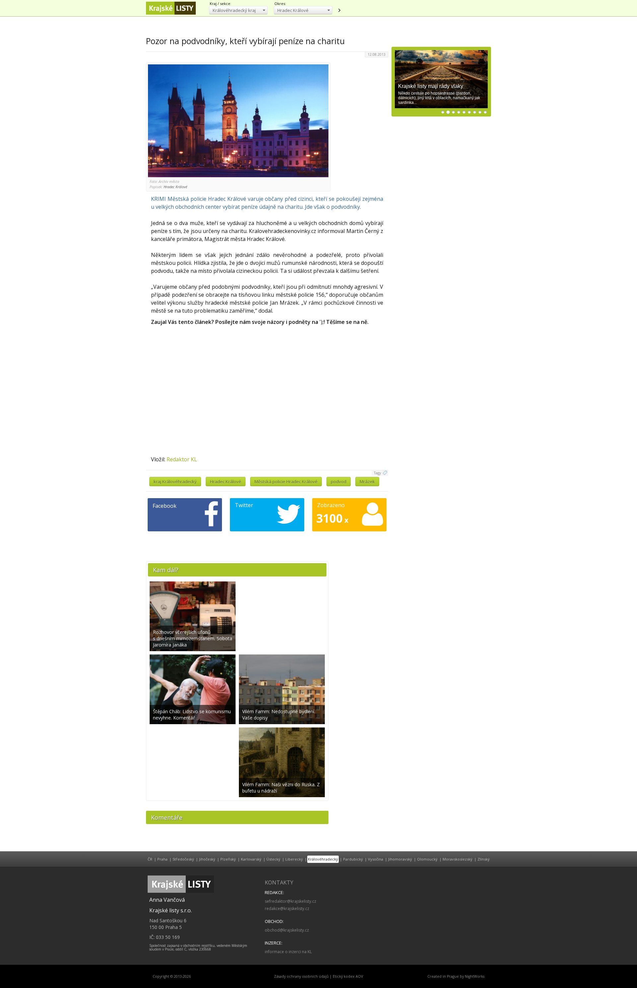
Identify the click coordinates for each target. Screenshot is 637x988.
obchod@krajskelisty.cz (287, 930)
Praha (162, 859)
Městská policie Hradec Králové (286, 482)
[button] (238, 10)
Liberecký (294, 859)
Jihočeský (207, 859)
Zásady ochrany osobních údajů (301, 976)
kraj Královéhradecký (175, 482)
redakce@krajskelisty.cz (287, 908)
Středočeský (183, 859)
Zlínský (483, 859)
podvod (338, 482)
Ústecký (273, 859)
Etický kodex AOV (348, 976)
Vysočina (375, 859)
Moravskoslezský (457, 859)
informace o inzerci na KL (288, 951)
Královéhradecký (323, 859)
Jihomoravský (400, 859)
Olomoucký (427, 859)
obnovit (339, 10)
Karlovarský (251, 859)
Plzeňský (228, 859)
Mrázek (367, 482)
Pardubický (353, 859)
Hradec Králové (225, 482)
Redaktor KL (182, 459)
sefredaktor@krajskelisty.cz (290, 901)
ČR (150, 859)
